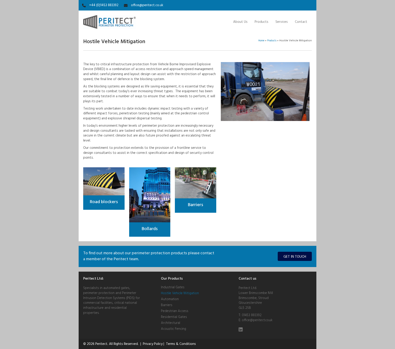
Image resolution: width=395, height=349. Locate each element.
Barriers (166, 304)
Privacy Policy (153, 344)
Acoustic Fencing (173, 328)
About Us (240, 22)
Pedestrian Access (174, 310)
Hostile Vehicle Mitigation (180, 293)
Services (281, 22)
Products (261, 22)
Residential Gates (174, 316)
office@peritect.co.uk (257, 320)
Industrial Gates (172, 287)
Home (261, 41)
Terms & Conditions (181, 344)
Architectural (170, 322)
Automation (170, 299)
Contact (301, 22)
